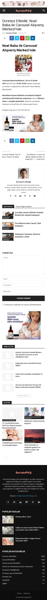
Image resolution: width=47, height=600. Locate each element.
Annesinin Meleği (11, 33)
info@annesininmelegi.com (26, 496)
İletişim (19, 593)
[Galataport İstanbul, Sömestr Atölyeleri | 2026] (8, 237)
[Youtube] (35, 196)
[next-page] (7, 245)
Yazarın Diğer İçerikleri (24, 206)
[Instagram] (16, 196)
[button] (4, 10)
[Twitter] (17, 38)
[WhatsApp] (27, 38)
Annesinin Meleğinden (9, 420)
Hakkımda (27, 593)
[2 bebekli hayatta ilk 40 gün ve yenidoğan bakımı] (12, 435)
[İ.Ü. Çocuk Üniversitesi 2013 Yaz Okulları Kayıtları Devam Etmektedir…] (12, 414)
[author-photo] (23, 179)
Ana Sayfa (5, 16)
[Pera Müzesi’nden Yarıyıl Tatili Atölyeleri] (8, 226)
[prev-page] (3, 245)
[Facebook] (11, 38)
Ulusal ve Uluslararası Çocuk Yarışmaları (33, 417)
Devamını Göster (22, 396)
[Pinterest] (22, 38)
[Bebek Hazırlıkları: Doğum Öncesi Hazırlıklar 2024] (8, 541)
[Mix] (26, 502)
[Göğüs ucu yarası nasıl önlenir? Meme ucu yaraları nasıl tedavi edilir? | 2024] (8, 530)
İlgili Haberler (8, 206)
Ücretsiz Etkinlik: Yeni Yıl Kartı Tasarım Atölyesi (11, 156)
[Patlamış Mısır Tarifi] (8, 519)
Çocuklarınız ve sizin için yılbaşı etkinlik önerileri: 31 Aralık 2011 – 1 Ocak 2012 (35, 157)
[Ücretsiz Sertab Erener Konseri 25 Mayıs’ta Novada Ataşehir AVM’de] (8, 388)
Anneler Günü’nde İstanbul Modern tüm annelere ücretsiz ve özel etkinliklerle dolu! (29, 354)
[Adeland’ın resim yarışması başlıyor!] (34, 413)
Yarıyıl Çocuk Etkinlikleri (6, 217)
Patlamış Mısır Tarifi (23, 517)
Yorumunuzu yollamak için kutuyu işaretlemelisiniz (22, 305)
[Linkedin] (32, 38)
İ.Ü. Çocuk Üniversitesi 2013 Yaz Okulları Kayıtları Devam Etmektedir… (12, 425)
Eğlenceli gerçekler (30, 442)
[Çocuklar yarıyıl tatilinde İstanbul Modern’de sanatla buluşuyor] (8, 215)
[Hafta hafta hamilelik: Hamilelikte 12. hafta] (8, 377)
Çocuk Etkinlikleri (16, 16)
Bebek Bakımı (7, 440)
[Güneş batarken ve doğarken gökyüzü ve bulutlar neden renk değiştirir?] (34, 436)
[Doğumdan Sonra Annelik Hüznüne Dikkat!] (8, 366)
